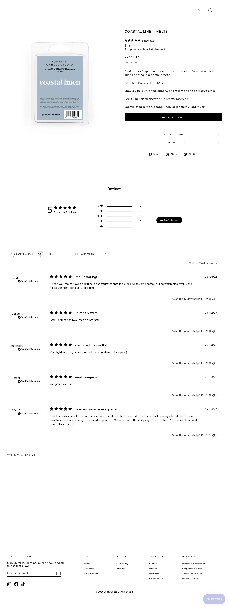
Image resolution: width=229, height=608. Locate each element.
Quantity (132, 56)
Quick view (32, 512)
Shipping (130, 49)
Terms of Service (192, 573)
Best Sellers (91, 573)
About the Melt (173, 142)
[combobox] (60, 254)
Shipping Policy (192, 568)
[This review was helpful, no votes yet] (207, 299)
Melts (87, 563)
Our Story (122, 563)
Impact (120, 568)
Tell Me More (173, 134)
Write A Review (169, 220)
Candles (89, 568)
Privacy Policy (190, 578)
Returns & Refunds (194, 563)
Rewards (154, 573)
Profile (153, 568)
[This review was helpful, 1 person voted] (207, 435)
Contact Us (156, 578)
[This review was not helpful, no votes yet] (213, 299)
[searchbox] (24, 254)
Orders (153, 563)
